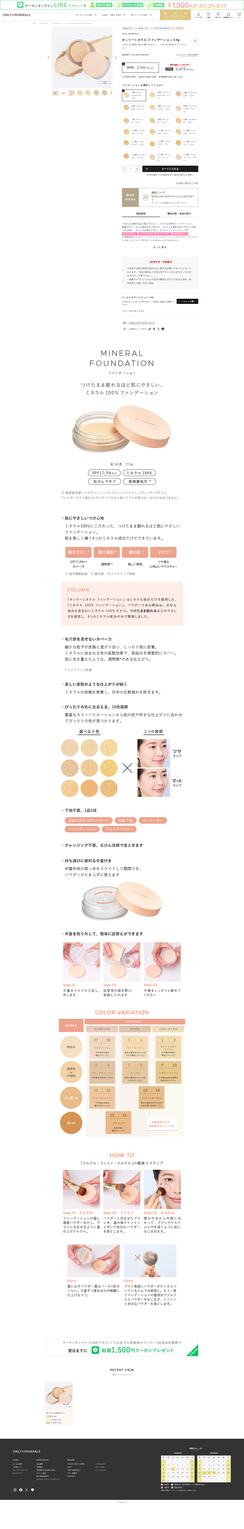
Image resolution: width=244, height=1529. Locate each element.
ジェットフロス (100, 1470)
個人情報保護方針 (43, 1476)
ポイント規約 (41, 1473)
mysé (69, 1467)
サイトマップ (17, 1473)
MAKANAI (71, 1476)
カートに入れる (170, 168)
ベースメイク (44, 23)
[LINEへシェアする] (163, 329)
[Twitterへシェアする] (158, 329)
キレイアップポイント (20, 1470)
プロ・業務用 (72, 1473)
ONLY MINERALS (73, 1470)
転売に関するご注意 (188, 183)
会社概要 (40, 1464)
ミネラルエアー (100, 1464)
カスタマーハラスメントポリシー (48, 1479)
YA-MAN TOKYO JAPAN (76, 1464)
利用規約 (40, 1467)
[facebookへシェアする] (154, 329)
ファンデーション (57, 23)
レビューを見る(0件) (189, 55)
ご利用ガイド (168, 203)
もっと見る (160, 247)
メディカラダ (99, 1467)
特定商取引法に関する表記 (46, 1470)
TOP (34, 23)
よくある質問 (17, 1464)
